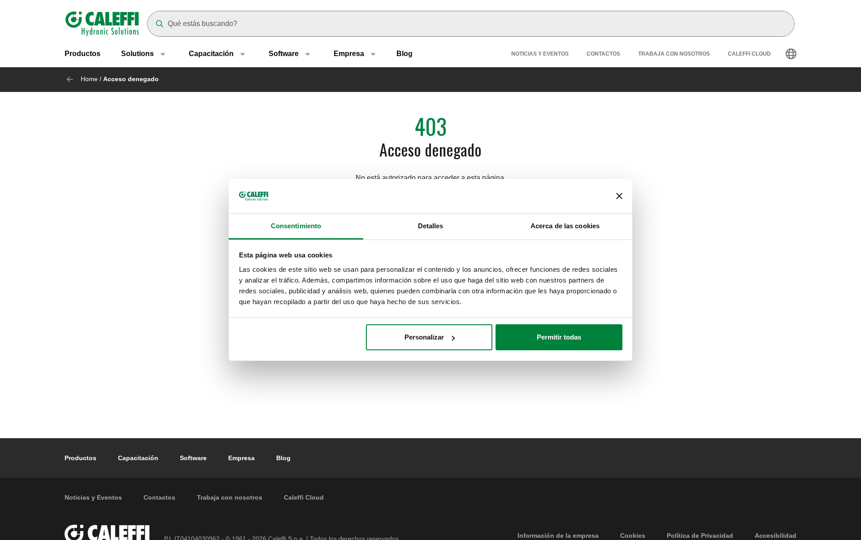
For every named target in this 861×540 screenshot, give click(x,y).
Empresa (241, 458)
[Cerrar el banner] (619, 196)
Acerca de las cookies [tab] (565, 226)
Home (89, 79)
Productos (82, 53)
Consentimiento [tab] (296, 226)
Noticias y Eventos (540, 54)
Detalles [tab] (431, 226)
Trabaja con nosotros (674, 54)
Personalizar (424, 337)
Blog (404, 53)
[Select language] (791, 53)
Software (193, 458)
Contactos (603, 54)
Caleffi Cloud (749, 54)
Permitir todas (559, 337)
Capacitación (138, 458)
